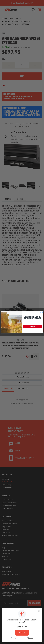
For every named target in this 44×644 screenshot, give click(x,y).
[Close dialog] (41, 312)
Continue (32, 326)
